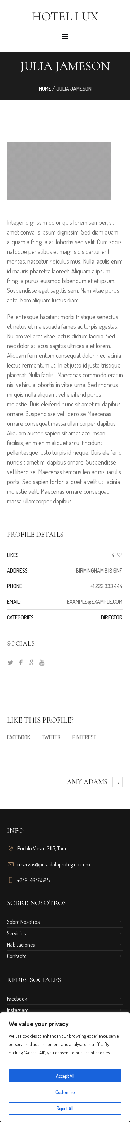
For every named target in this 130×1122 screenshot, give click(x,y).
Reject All (65, 1108)
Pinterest (84, 737)
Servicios (16, 933)
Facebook (18, 737)
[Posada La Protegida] (65, 16)
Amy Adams (87, 782)
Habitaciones (21, 944)
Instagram (18, 1010)
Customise (65, 1092)
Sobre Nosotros (23, 921)
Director (111, 617)
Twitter (51, 737)
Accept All (65, 1076)
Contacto (17, 956)
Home (45, 88)
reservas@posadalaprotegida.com (53, 864)
